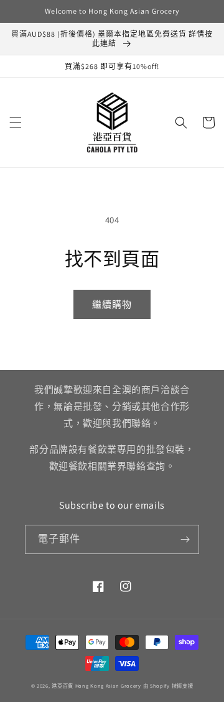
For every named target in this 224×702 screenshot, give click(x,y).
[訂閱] (184, 539)
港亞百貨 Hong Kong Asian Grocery (96, 685)
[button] (15, 122)
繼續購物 (112, 304)
